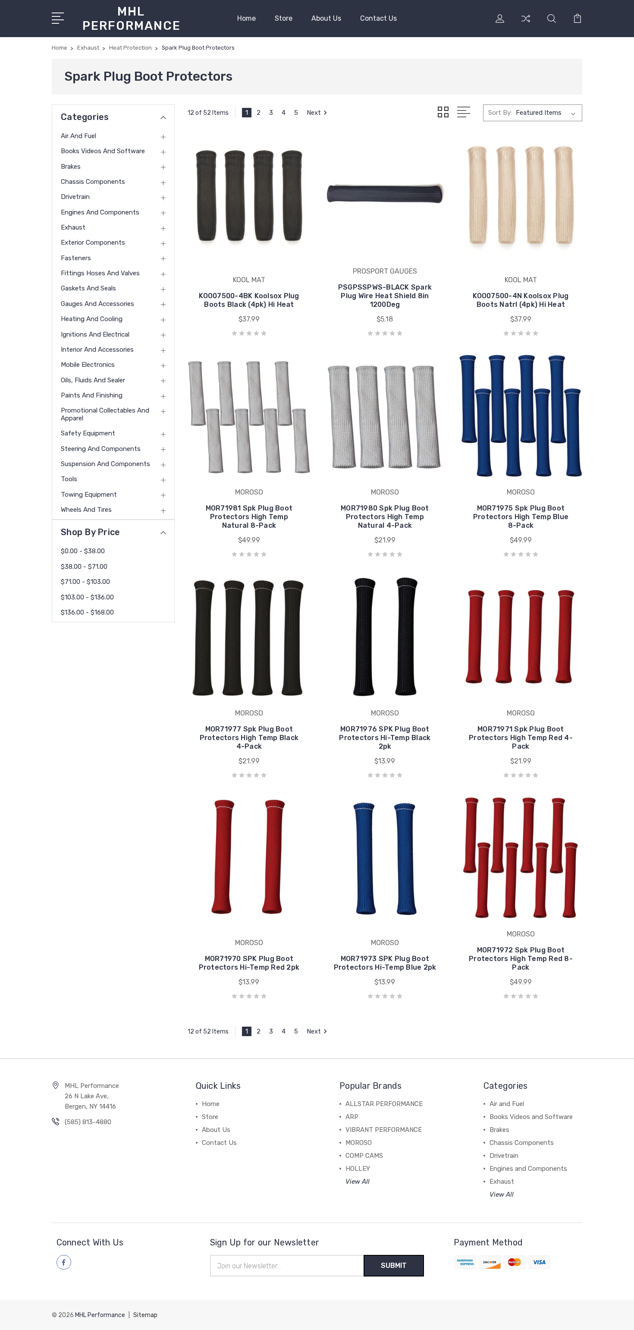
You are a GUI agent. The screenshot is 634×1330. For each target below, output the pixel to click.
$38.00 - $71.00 (84, 566)
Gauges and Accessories (97, 304)
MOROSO (358, 1143)
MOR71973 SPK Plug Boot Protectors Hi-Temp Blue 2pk (385, 963)
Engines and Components (100, 212)
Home (246, 18)
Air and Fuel (78, 136)
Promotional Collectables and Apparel (105, 414)
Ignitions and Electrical (95, 334)
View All (357, 1181)
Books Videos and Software (103, 151)
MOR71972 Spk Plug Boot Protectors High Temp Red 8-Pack (521, 958)
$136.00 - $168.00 (87, 612)
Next (314, 113)
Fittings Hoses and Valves (100, 273)
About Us (326, 18)
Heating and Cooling (91, 319)
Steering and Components (101, 449)
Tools (69, 479)
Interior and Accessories (97, 349)
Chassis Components (93, 182)
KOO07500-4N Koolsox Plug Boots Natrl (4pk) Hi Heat (520, 300)
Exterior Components (93, 242)
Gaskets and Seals (88, 288)
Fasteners (76, 258)
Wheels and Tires (86, 510)
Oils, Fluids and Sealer (93, 380)
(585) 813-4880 (88, 1122)
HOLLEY (357, 1168)
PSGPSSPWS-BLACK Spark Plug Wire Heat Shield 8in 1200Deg (385, 296)
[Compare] (525, 24)
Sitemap (145, 1315)
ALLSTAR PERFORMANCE (384, 1104)
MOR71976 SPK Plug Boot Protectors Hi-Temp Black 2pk (384, 737)
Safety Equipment (88, 433)
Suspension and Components (105, 464)
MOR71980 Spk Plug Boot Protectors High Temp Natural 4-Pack (385, 516)
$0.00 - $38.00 (83, 551)
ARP (351, 1117)
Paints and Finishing (91, 395)
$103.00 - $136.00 (87, 597)
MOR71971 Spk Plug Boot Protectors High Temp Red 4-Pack (521, 737)
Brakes (71, 166)
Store (283, 18)
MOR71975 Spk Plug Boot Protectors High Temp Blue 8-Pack (520, 516)
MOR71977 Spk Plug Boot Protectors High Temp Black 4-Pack (249, 737)
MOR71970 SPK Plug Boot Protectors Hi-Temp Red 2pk (249, 963)
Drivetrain (75, 197)
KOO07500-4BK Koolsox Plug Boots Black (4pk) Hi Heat (249, 300)
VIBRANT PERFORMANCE (383, 1130)
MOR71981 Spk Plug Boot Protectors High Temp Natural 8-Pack (249, 516)
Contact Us (378, 18)
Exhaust (73, 227)
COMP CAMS (364, 1156)
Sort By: (500, 113)
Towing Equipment (89, 494)
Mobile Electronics (88, 365)
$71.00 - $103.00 (85, 582)
